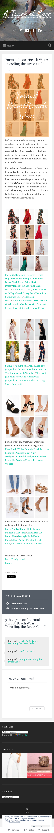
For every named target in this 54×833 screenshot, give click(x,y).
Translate (24, 735)
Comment (36, 708)
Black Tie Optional (15, 559)
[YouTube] (27, 30)
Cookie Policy (14, 822)
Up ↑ (27, 812)
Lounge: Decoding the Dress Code (27, 608)
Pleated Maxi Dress (22, 289)
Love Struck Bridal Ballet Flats (27, 543)
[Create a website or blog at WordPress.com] (27, 809)
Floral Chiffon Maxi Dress (18, 274)
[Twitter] (20, 30)
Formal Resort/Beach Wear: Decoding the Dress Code (26, 61)
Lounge (9, 562)
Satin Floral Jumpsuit (16, 365)
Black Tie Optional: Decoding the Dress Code (23, 642)
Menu (10, 45)
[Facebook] (39, 30)
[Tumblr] (33, 30)
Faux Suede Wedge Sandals (19, 449)
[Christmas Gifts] (39, 765)
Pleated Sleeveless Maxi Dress (28, 307)
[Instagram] (14, 30)
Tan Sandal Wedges (24, 456)
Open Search (49, 45)
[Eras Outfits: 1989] (14, 765)
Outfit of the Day (18, 603)
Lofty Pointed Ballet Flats (18, 528)
